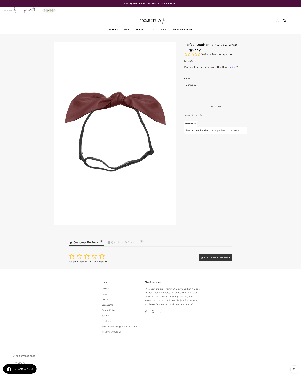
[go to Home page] (10, 8)
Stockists (106, 321)
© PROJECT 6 (19, 363)
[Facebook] (192, 115)
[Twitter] (197, 115)
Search (105, 315)
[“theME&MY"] (49, 8)
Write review (208, 54)
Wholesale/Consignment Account (119, 326)
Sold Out (215, 106)
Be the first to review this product (88, 261)
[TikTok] (160, 311)
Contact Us (107, 304)
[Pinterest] (201, 115)
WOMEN (113, 29)
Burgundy (191, 84)
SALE (164, 29)
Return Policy (109, 310)
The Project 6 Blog (111, 332)
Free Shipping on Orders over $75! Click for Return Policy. (150, 3)
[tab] (190, 124)
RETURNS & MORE (182, 29)
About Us (106, 299)
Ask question (225, 54)
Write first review (216, 257)
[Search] (284, 20)
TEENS (139, 29)
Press (104, 294)
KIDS (152, 29)
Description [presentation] (190, 123)
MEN (126, 29)
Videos (105, 288)
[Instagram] (153, 311)
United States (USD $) (24, 356)
